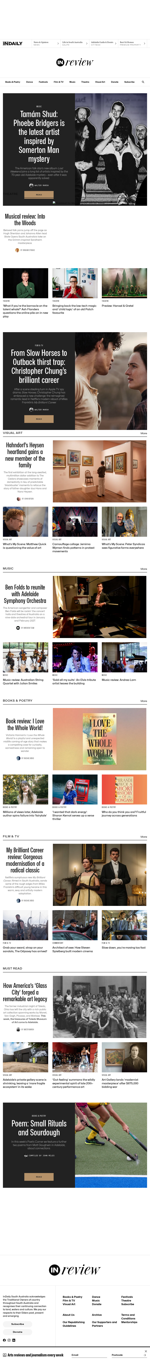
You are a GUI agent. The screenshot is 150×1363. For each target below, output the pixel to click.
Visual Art (100, 82)
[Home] (17, 43)
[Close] (146, 1351)
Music (72, 82)
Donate (114, 82)
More (144, 194)
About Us (69, 1314)
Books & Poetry (12, 82)
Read (39, 419)
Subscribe (129, 82)
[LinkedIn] (13, 1340)
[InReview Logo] (75, 63)
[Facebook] (4, 1340)
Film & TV (58, 82)
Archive (97, 1314)
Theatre (85, 82)
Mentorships (129, 1322)
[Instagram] (9, 1340)
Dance (29, 82)
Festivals (43, 82)
